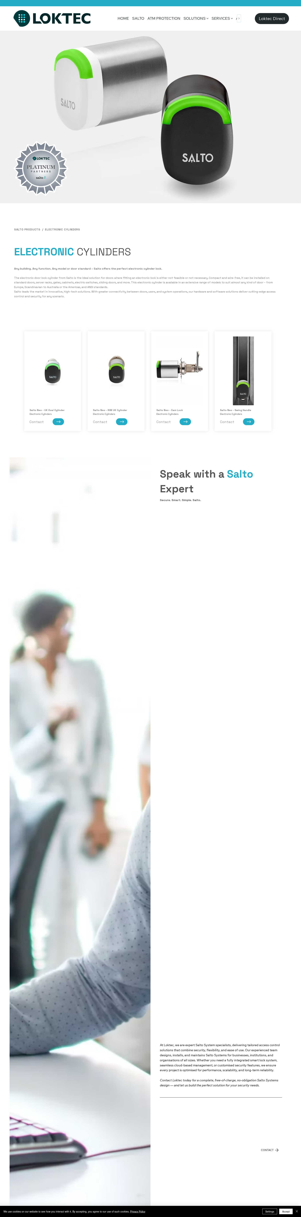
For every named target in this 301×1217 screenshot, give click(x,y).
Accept (286, 1211)
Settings (269, 1211)
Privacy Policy (137, 1211)
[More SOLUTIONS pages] (207, 18)
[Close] (297, 1211)
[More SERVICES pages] (232, 18)
